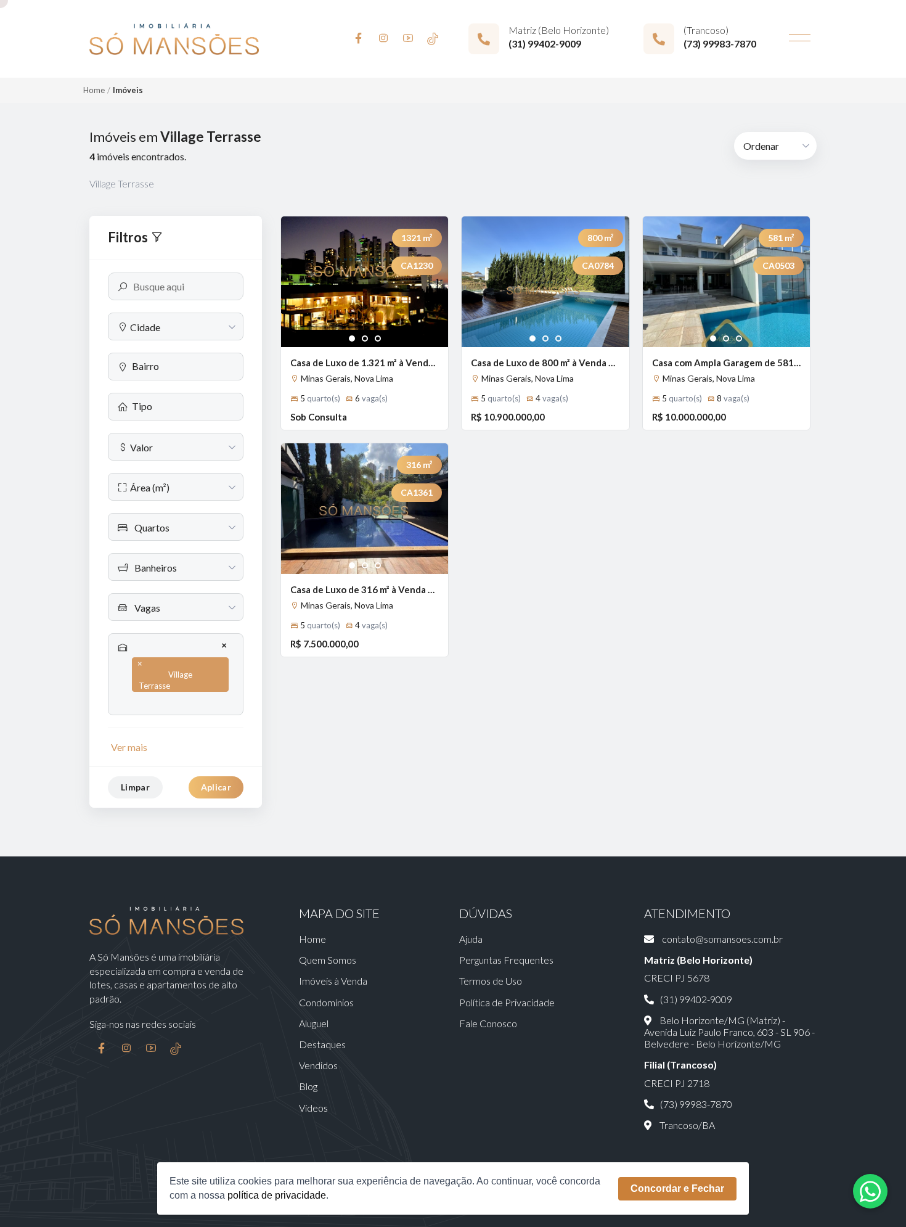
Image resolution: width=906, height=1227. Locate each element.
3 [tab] (378, 339)
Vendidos (318, 1065)
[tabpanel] (364, 281)
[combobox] (175, 326)
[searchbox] (183, 366)
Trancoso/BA (686, 1125)
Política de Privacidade (507, 1002)
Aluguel (314, 1023)
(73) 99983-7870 (720, 43)
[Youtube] (408, 39)
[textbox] (175, 327)
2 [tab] (365, 339)
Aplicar (216, 787)
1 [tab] (352, 339)
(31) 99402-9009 (544, 43)
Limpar (135, 787)
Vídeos (313, 1108)
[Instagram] (383, 39)
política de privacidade (276, 1195)
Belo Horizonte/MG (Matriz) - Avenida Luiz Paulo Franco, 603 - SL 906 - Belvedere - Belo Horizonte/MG (729, 1031)
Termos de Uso (490, 981)
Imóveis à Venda (333, 981)
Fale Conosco (488, 1023)
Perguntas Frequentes (506, 960)
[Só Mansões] (174, 39)
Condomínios (326, 1002)
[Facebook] (359, 39)
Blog (308, 1086)
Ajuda (471, 939)
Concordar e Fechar (677, 1188)
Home (94, 90)
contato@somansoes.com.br (721, 939)
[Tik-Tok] (432, 39)
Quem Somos (327, 960)
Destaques (322, 1044)
